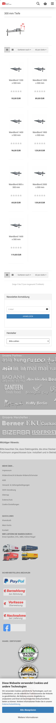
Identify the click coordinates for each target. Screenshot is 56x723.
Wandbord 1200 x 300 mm (16, 81)
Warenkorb (6, 520)
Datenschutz (7, 500)
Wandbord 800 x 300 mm (16, 185)
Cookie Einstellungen (10, 504)
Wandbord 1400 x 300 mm (16, 133)
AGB (4, 480)
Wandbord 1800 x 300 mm (40, 133)
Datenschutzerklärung (11, 704)
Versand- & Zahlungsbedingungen (16, 485)
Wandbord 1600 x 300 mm (16, 238)
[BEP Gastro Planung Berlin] (5, 3)
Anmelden (28, 316)
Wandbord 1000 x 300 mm (40, 81)
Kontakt (5, 530)
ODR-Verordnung (9, 490)
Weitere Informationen (28, 717)
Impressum (6, 470)
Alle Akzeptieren (28, 709)
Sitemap (5, 495)
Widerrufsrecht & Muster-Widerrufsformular (20, 475)
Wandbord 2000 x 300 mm (40, 185)
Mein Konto (6, 525)
